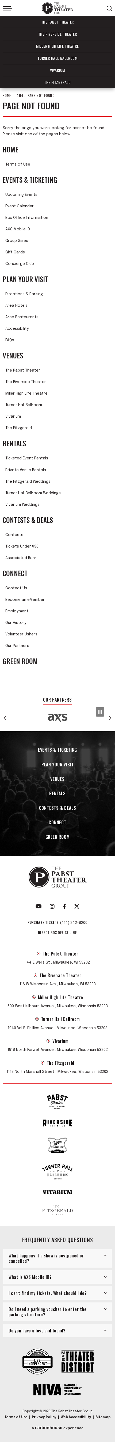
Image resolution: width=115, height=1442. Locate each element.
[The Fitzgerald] (57, 1210)
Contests (14, 535)
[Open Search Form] (109, 8)
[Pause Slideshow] (100, 712)
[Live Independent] (37, 1362)
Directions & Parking (24, 294)
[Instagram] (52, 906)
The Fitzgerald (57, 82)
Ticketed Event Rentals (26, 458)
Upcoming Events (21, 195)
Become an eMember (25, 600)
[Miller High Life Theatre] (57, 1145)
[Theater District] (78, 1362)
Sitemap (102, 1417)
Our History (15, 623)
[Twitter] (76, 906)
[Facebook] (64, 906)
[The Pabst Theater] (57, 1101)
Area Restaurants (22, 317)
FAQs (9, 340)
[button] (6, 718)
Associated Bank (21, 558)
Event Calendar (19, 206)
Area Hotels (16, 306)
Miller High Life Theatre (57, 46)
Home (7, 95)
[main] (57, 390)
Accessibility (17, 329)
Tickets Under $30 (22, 546)
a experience (57, 1428)
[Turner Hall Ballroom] (57, 1171)
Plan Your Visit (25, 279)
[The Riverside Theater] (57, 1123)
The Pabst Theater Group (57, 8)
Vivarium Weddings (22, 505)
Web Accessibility (76, 1417)
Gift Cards (15, 252)
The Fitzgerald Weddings (28, 482)
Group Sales (16, 241)
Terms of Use (17, 164)
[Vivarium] (57, 1192)
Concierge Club (19, 264)
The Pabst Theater (57, 22)
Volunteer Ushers (21, 634)
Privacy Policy (44, 1417)
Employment (16, 611)
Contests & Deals (28, 520)
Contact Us (16, 588)
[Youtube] (39, 906)
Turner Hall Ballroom (57, 58)
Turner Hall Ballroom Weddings (33, 493)
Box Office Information (26, 218)
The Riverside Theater (57, 34)
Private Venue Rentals (25, 470)
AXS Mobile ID (17, 229)
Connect (15, 573)
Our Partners (17, 646)
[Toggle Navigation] (7, 8)
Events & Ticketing (30, 180)
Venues (13, 355)
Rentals (14, 443)
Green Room (20, 661)
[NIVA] (57, 1390)
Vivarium (57, 70)
